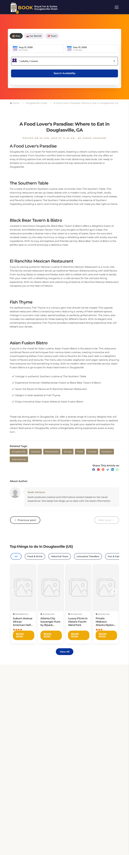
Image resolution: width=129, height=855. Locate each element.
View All (64, 651)
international (19, 459)
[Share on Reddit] (103, 469)
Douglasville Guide (36, 103)
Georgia (35, 451)
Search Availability (65, 73)
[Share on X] (108, 469)
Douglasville (18, 451)
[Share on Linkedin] (112, 469)
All (16, 556)
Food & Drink (34, 556)
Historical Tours (59, 556)
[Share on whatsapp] (117, 469)
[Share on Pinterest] (98, 469)
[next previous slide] (15, 591)
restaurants (51, 451)
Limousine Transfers (88, 556)
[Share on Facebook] (93, 469)
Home (16, 103)
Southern (107, 451)
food (80, 451)
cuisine (92, 451)
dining (67, 451)
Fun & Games (115, 556)
